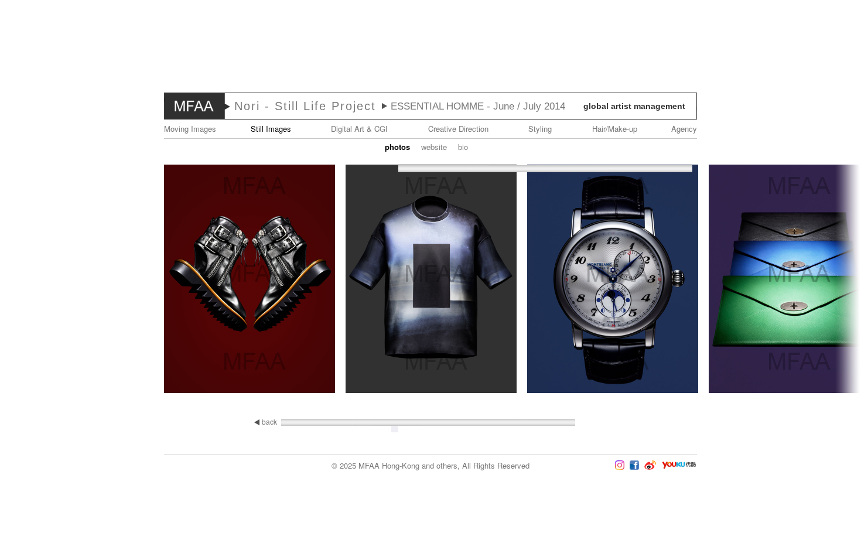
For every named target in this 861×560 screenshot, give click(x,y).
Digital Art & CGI (359, 128)
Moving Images (190, 128)
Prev (34, 280)
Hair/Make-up (614, 128)
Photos (397, 146)
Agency (684, 128)
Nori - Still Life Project (305, 106)
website (434, 146)
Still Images (271, 128)
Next (826, 280)
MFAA (194, 106)
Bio (463, 146)
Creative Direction (458, 128)
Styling (540, 128)
